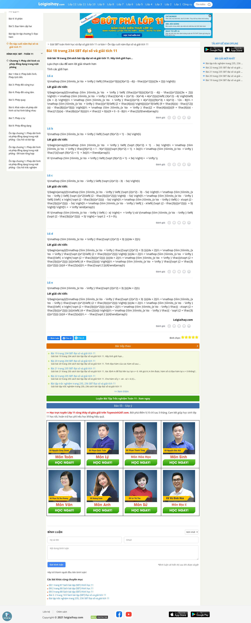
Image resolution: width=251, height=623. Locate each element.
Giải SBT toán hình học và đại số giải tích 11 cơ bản (77, 44)
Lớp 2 (168, 4)
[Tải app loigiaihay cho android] (213, 49)
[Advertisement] (225, 128)
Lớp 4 (149, 4)
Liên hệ (46, 611)
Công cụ (187, 4)
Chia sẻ (68, 338)
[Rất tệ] (169, 117)
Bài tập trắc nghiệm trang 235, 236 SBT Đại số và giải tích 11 (83, 383)
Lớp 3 (158, 4)
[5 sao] (196, 337)
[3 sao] (189, 337)
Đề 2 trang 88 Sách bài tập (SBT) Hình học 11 (71, 588)
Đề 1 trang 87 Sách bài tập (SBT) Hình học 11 (71, 585)
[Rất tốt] (189, 117)
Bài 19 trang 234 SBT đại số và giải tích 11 (72, 353)
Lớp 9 (101, 4)
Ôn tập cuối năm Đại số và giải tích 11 (128, 44)
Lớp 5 (139, 4)
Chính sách (62, 611)
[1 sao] (182, 337)
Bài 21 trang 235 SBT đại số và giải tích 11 (72, 368)
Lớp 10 (91, 4)
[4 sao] (193, 337)
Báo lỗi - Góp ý (123, 405)
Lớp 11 (82, 4)
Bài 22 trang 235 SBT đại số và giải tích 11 (72, 376)
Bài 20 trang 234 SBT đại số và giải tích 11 (72, 361)
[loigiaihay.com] (51, 5)
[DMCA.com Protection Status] (99, 618)
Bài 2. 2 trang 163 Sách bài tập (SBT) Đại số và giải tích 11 (77, 595)
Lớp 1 (177, 4)
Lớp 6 (129, 4)
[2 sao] (186, 337)
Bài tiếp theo (123, 346)
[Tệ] (174, 117)
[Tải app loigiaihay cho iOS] (234, 49)
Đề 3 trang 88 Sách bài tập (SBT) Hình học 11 (71, 591)
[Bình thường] (179, 117)
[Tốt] (184, 117)
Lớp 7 (120, 4)
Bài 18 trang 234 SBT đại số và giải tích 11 (81, 50)
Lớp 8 (110, 4)
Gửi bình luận (56, 564)
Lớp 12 (72, 4)
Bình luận (55, 338)
